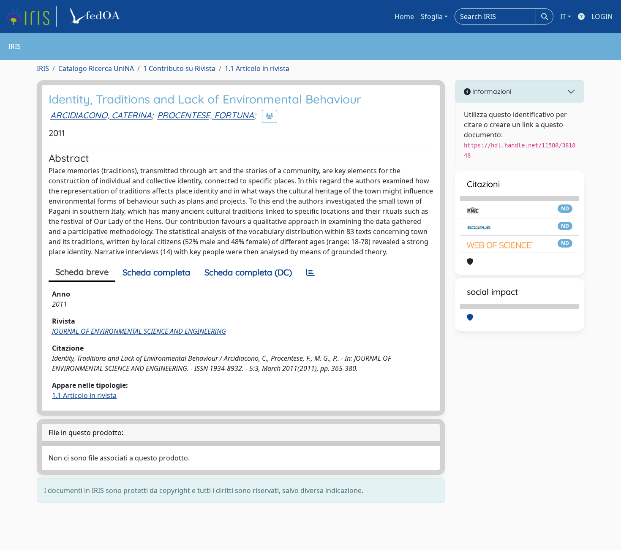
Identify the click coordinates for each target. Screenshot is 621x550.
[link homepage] (31, 16)
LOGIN (602, 16)
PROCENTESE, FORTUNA (205, 115)
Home (404, 16)
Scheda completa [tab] (156, 272)
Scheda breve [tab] (82, 272)
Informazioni (491, 91)
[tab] (310, 272)
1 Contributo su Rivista (179, 68)
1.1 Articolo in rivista (257, 68)
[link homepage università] (96, 16)
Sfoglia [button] (432, 16)
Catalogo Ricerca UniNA (96, 68)
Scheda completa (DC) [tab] (248, 272)
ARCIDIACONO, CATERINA (101, 115)
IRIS (43, 68)
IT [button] (563, 16)
